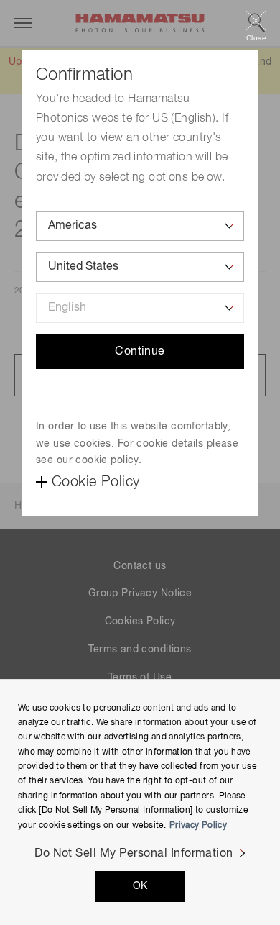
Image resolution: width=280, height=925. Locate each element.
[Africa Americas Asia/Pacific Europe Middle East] (140, 226)
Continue (140, 351)
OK (140, 886)
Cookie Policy (95, 482)
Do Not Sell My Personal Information (133, 854)
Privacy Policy (198, 825)
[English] (140, 308)
